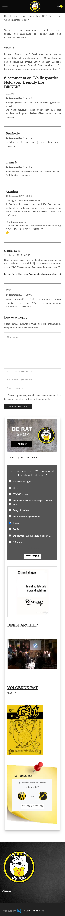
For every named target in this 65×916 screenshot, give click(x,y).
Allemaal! (18, 542)
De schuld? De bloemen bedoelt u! (32, 535)
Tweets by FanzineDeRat (23, 457)
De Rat (16, 529)
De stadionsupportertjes (26, 516)
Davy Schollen (21, 510)
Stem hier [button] (32, 556)
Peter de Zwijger (22, 481)
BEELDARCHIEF (23, 625)
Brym (16, 487)
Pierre (16, 522)
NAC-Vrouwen (21, 494)
